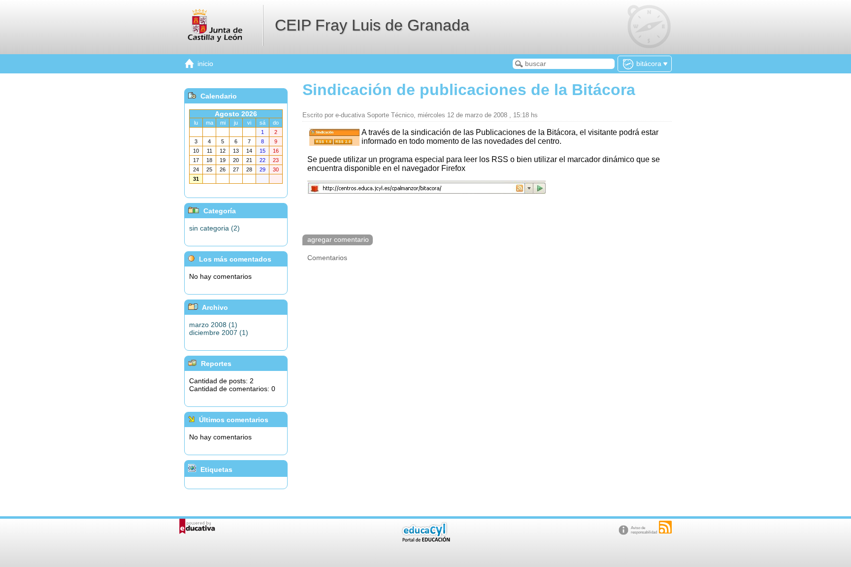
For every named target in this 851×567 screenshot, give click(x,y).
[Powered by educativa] (197, 526)
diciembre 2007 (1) (218, 332)
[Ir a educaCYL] (425, 539)
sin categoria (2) (214, 228)
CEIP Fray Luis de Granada (372, 25)
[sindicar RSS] (665, 527)
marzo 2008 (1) (213, 325)
